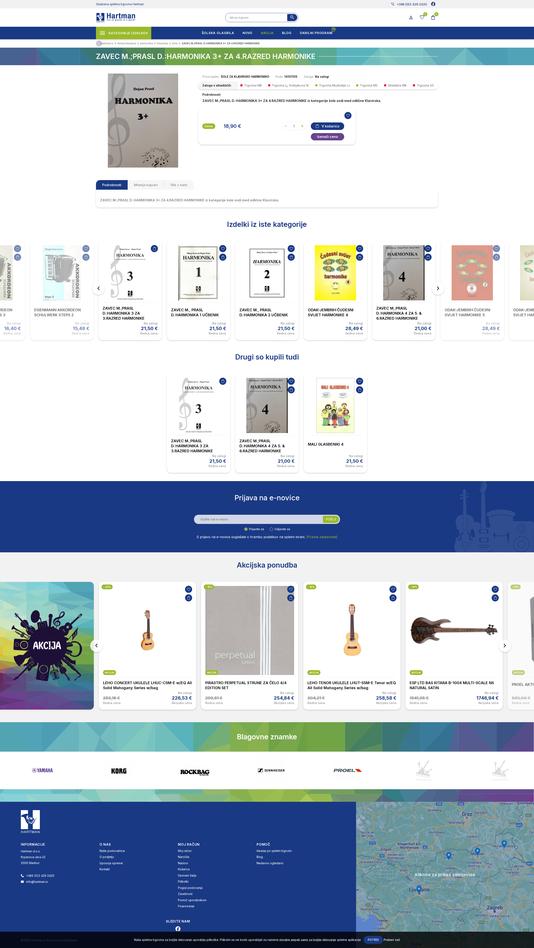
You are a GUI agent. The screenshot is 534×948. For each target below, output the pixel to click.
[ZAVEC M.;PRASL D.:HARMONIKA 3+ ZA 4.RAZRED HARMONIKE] (143, 120)
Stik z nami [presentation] (178, 185)
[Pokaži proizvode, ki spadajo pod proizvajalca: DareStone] (398, 770)
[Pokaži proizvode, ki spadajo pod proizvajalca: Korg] (93, 770)
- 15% (208, 586)
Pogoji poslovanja (190, 888)
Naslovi (183, 863)
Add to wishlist (347, 115)
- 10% (413, 586)
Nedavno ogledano (270, 863)
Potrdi (373, 940)
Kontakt (104, 869)
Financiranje (186, 906)
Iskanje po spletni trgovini (274, 851)
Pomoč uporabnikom (192, 900)
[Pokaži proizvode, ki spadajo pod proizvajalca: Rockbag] (169, 770)
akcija (109, 672)
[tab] (112, 185)
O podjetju (106, 857)
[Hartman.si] (30, 821)
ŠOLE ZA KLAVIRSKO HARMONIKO (245, 76)
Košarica (184, 869)
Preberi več (392, 940)
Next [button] (438, 288)
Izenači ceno (327, 137)
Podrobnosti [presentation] (111, 185)
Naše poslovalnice (112, 851)
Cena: (208, 126)
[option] (130, 290)
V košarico (330, 126)
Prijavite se (256, 529)
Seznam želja (187, 875)
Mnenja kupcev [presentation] (146, 185)
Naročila (183, 857)
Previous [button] (98, 288)
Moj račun (184, 851)
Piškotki (183, 881)
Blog (260, 857)
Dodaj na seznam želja (17, 248)
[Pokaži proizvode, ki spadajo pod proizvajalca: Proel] (322, 770)
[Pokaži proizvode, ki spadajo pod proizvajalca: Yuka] (475, 770)
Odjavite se (282, 529)
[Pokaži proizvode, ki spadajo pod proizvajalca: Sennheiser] (246, 770)
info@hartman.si (37, 881)
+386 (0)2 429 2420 (409, 4)
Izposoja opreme (111, 863)
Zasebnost (185, 894)
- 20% (107, 586)
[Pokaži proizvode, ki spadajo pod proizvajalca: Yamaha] (16, 770)
